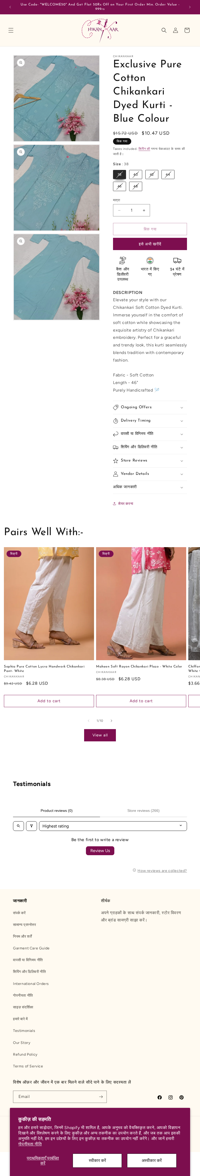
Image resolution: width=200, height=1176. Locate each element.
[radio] (119, 174)
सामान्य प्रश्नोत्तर (24, 925)
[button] (11, 30)
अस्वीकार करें (152, 1160)
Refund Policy (25, 1054)
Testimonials (24, 1031)
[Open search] (18, 826)
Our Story (21, 1043)
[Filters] (31, 826)
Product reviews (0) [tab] (57, 810)
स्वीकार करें (97, 1160)
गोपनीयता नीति (30, 1144)
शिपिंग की (144, 149)
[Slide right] (111, 720)
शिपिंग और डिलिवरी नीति (29, 972)
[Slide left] (88, 720)
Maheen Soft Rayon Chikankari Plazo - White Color (139, 666)
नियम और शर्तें (22, 936)
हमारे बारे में (20, 1019)
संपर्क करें (19, 913)
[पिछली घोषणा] (10, 7)
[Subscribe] (101, 1097)
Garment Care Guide (31, 948)
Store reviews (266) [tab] (143, 810)
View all (100, 735)
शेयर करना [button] (125, 503)
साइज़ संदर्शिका (23, 1007)
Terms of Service (28, 1066)
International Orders (31, 984)
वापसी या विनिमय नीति (28, 960)
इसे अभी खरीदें (150, 244)
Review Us (100, 850)
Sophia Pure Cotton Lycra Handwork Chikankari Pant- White (44, 669)
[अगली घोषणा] (190, 7)
